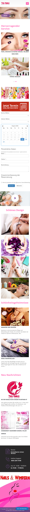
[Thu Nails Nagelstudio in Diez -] (5, 3)
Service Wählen (5, 113)
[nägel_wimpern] (15, 245)
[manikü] (15, 288)
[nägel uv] (15, 266)
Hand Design (15, 77)
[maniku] (15, 224)
